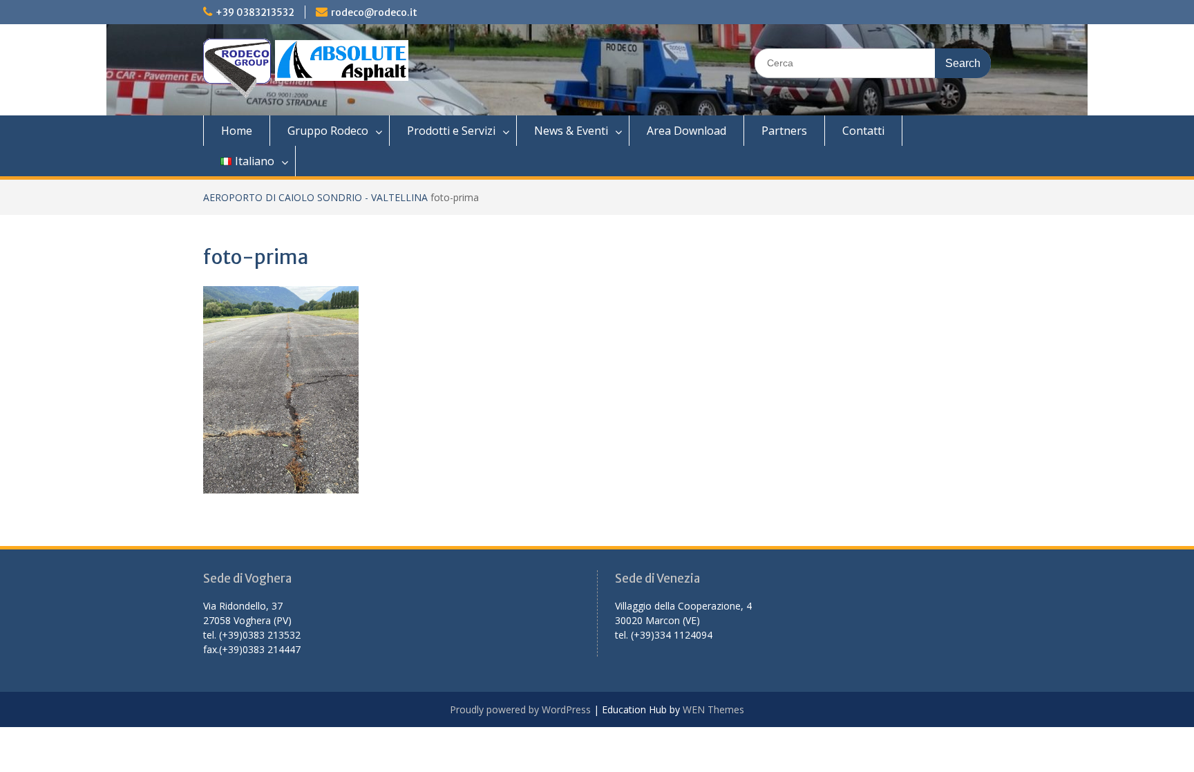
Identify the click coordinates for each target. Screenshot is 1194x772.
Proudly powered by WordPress (520, 709)
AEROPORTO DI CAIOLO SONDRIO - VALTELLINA (315, 197)
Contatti (863, 130)
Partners (784, 130)
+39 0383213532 (255, 12)
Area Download (686, 130)
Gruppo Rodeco (327, 130)
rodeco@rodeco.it (374, 12)
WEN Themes (713, 709)
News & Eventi (571, 130)
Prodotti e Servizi (451, 130)
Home (236, 130)
